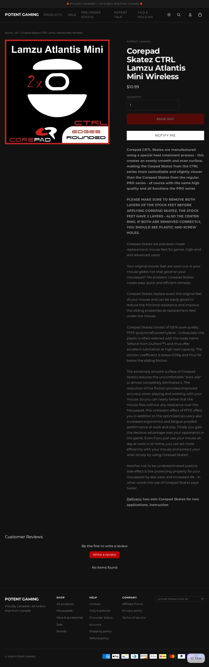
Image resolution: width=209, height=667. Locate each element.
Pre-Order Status (91, 15)
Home (9, 32)
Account (95, 624)
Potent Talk (120, 15)
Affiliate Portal (132, 604)
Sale (72, 15)
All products (65, 604)
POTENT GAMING (22, 14)
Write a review (104, 555)
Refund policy (99, 638)
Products (53, 15)
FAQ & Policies (145, 15)
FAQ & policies (99, 611)
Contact (95, 604)
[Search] (179, 15)
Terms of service (134, 617)
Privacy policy (132, 611)
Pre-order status (101, 617)
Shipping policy (100, 631)
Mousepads (65, 611)
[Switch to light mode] (169, 15)
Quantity (134, 97)
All (16, 32)
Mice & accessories (70, 617)
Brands (62, 631)
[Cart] (200, 15)
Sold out (165, 119)
